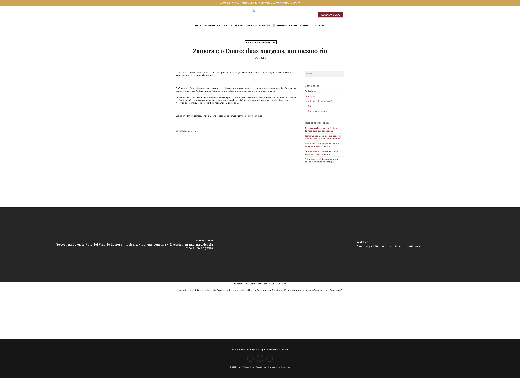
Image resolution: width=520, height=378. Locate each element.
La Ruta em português (260, 42)
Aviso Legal (259, 349)
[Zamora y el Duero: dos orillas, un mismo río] (390, 244)
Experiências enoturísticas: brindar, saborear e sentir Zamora (322, 145)
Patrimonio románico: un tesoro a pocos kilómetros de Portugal (321, 160)
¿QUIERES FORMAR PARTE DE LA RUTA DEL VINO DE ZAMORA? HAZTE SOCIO (260, 2)
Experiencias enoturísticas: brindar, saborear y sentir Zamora (322, 152)
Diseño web (285, 367)
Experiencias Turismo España (319, 101)
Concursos (310, 96)
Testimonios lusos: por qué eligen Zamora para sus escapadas (321, 129)
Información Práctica (242, 349)
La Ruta (308, 106)
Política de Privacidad (277, 349)
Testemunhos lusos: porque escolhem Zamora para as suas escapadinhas (323, 137)
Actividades (310, 91)
